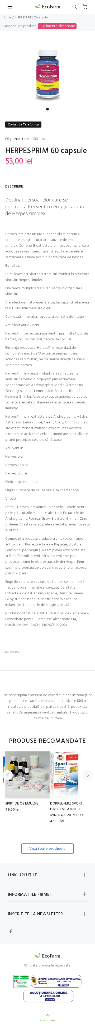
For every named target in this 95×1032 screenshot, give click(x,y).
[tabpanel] (47, 72)
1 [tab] (47, 109)
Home (7, 17)
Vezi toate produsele (47, 849)
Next (87, 775)
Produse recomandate (47, 741)
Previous (8, 775)
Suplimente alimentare (57, 26)
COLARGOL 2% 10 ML (30, 804)
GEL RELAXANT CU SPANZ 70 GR (73, 806)
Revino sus (47, 1020)
